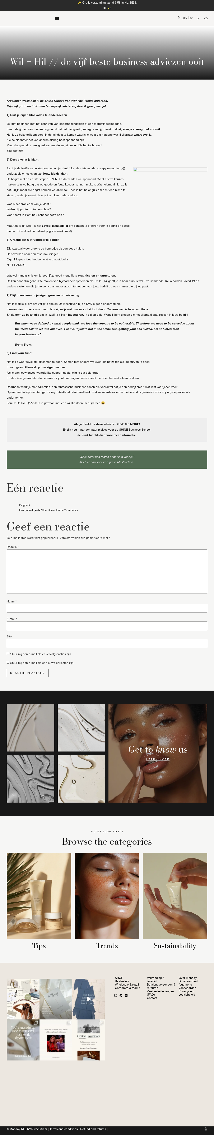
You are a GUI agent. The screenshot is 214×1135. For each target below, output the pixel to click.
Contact (152, 998)
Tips (39, 946)
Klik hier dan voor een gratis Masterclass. (107, 462)
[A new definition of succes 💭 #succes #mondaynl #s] (23, 1039)
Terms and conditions (64, 1129)
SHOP (119, 977)
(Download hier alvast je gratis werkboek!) (44, 231)
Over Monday (188, 977)
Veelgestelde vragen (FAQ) (160, 993)
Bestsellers (122, 981)
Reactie (13, 546)
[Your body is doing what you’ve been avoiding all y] (88, 999)
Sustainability (175, 946)
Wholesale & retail (127, 984)
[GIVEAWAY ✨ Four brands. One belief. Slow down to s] (23, 999)
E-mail (12, 618)
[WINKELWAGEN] (206, 18)
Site (9, 636)
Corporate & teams (127, 988)
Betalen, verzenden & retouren (161, 986)
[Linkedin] (126, 995)
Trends (107, 946)
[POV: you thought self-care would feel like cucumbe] (55, 1039)
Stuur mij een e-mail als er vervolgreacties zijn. (41, 653)
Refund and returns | (94, 1129)
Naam (12, 601)
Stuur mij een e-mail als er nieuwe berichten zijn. (42, 662)
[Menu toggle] (57, 18)
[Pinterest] (121, 995)
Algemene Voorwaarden (187, 986)
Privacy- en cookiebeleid (187, 993)
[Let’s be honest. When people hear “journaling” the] (55, 999)
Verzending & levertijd (155, 979)
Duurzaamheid (188, 981)
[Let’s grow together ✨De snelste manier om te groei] (88, 1039)
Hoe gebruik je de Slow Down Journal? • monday (48, 510)
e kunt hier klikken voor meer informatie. (108, 435)
